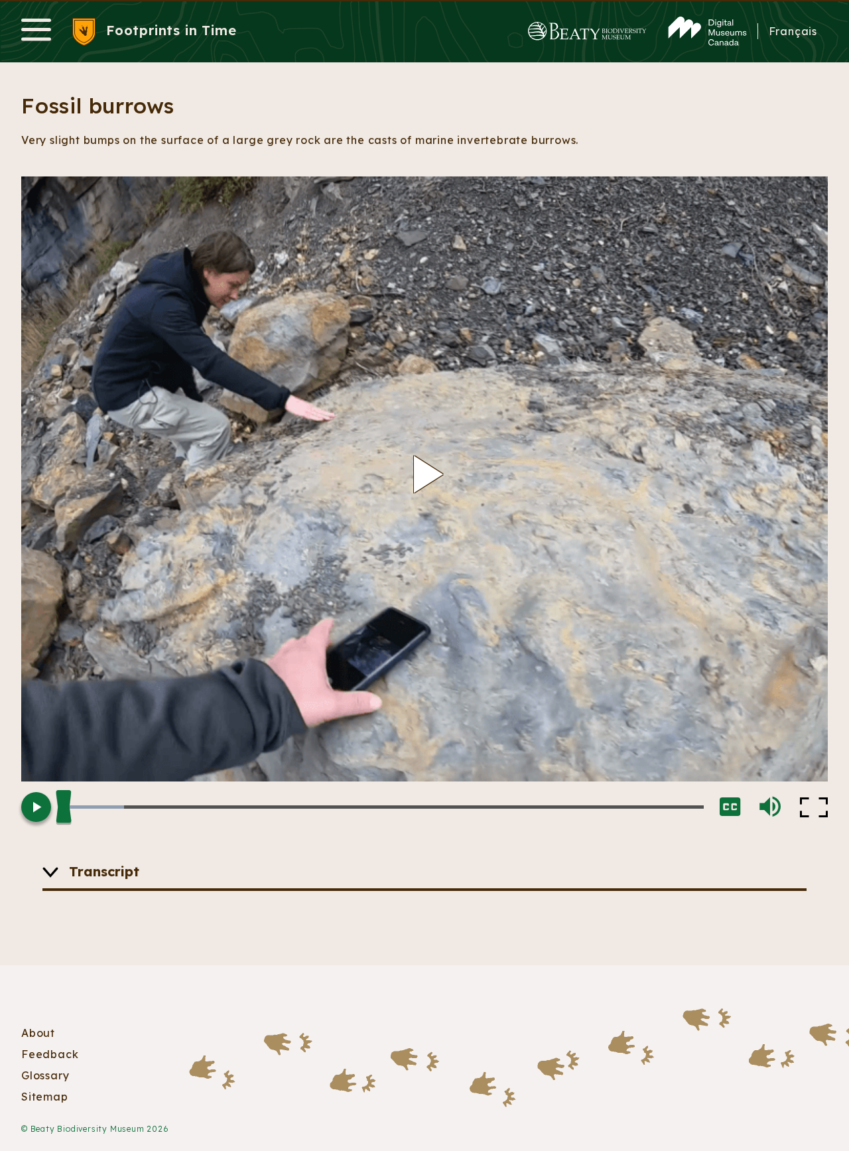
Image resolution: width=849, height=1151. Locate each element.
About (38, 1033)
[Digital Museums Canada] (707, 31)
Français (793, 31)
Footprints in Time (171, 30)
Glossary (45, 1075)
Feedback (49, 1054)
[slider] (386, 807)
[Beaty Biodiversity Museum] (587, 31)
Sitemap (44, 1096)
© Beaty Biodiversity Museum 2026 (95, 1129)
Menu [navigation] (36, 31)
